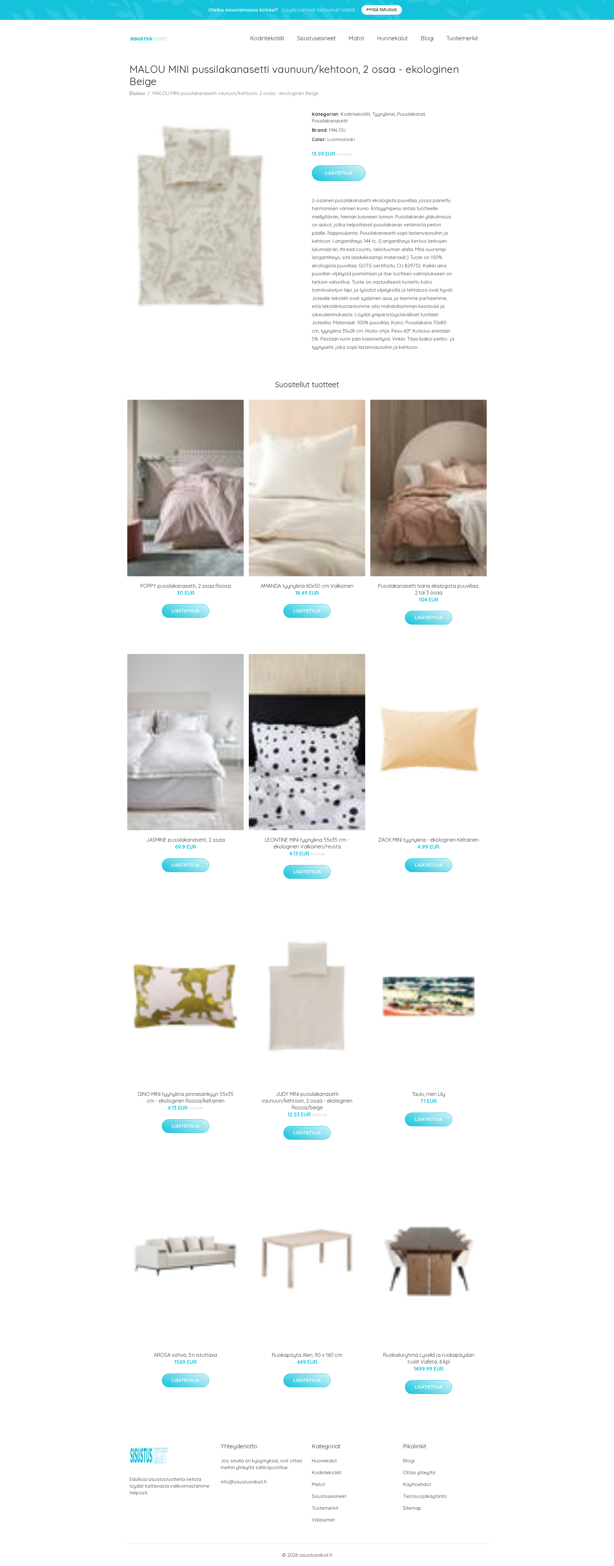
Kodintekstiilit (267, 38)
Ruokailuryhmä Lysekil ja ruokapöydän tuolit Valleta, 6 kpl (428, 1358)
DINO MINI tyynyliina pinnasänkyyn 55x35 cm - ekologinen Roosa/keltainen (185, 1097)
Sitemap (412, 1508)
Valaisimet (323, 1520)
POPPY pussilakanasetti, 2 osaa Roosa (185, 586)
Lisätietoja (338, 173)
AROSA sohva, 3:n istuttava (185, 1355)
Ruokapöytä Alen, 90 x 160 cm (307, 1355)
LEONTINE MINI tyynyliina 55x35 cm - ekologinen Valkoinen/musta (307, 843)
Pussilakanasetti (330, 121)
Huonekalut (392, 38)
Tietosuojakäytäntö (425, 1496)
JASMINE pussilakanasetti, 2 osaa (185, 840)
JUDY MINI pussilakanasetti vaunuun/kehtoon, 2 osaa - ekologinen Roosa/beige (307, 1101)
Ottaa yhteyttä (419, 1472)
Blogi (427, 38)
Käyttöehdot (417, 1484)
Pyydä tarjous (381, 9)
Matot (356, 38)
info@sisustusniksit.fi (244, 1482)
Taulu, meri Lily (428, 1094)
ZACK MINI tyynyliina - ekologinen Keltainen (428, 840)
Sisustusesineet (316, 38)
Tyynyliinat (383, 114)
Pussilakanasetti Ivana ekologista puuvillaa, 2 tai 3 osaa (428, 589)
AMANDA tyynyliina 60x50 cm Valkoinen (307, 586)
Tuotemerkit (462, 38)
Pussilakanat (411, 114)
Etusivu (137, 93)
